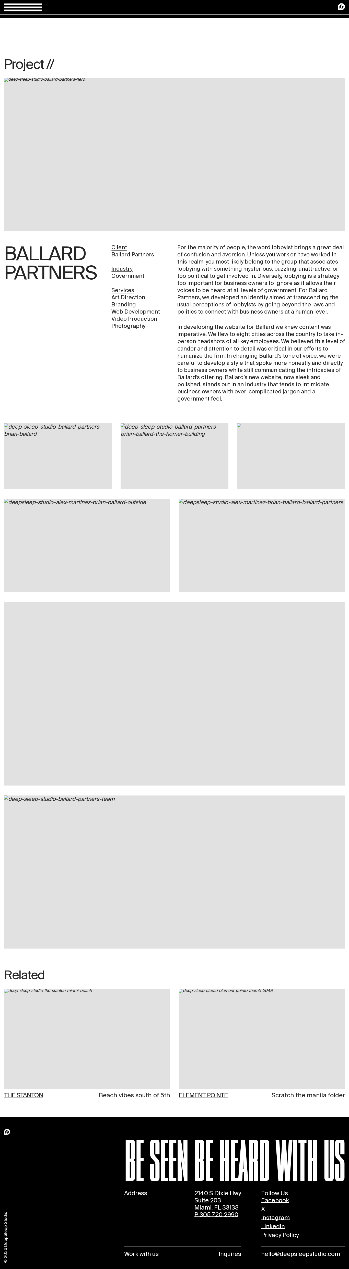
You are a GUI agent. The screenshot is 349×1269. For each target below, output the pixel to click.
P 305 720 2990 (216, 1214)
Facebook (275, 1200)
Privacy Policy (280, 1235)
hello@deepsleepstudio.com (300, 1254)
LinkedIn (273, 1226)
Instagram (275, 1217)
